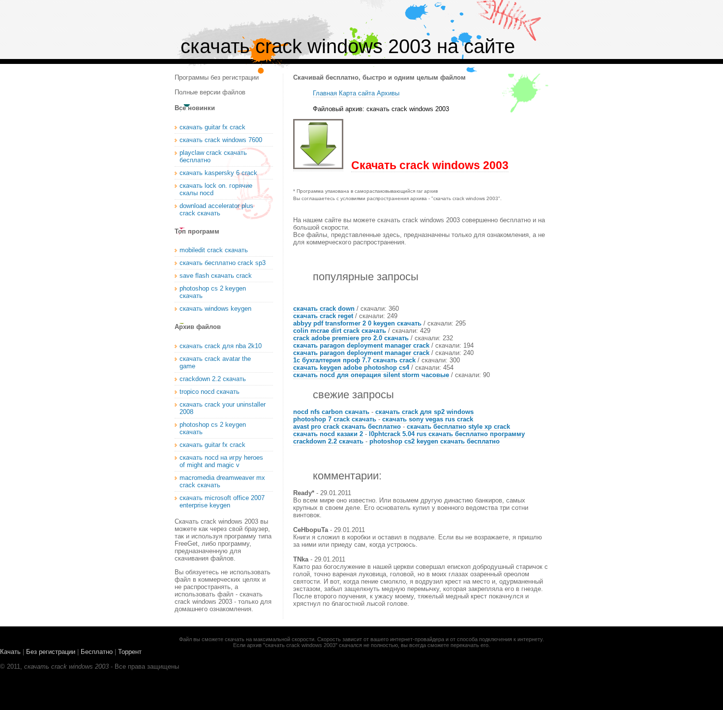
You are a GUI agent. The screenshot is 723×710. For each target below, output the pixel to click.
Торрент (130, 651)
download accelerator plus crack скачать (216, 209)
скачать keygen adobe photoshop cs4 (351, 367)
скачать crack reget (323, 316)
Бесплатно (97, 651)
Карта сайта (357, 93)
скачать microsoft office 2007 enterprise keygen (222, 501)
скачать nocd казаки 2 (328, 434)
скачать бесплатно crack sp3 (223, 262)
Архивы (388, 93)
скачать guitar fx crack (212, 127)
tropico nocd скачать (210, 391)
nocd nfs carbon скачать (331, 411)
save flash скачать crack (216, 275)
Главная (325, 93)
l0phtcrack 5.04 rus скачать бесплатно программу (447, 434)
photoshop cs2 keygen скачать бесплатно (434, 441)
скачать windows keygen (215, 308)
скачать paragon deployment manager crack (361, 345)
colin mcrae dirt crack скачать (339, 330)
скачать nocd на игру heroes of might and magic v (221, 461)
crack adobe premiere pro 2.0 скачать (351, 338)
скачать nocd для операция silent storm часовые (371, 375)
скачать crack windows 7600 (221, 140)
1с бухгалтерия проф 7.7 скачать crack (354, 360)
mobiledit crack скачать (214, 250)
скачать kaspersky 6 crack (218, 173)
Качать (10, 651)
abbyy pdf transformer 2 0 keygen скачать (357, 323)
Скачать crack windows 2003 (430, 165)
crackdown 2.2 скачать (328, 441)
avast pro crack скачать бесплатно (347, 426)
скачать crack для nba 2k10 (221, 346)
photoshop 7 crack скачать (334, 419)
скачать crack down (324, 308)
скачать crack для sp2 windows (424, 411)
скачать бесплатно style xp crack (458, 426)
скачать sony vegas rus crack (427, 419)
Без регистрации (50, 651)
